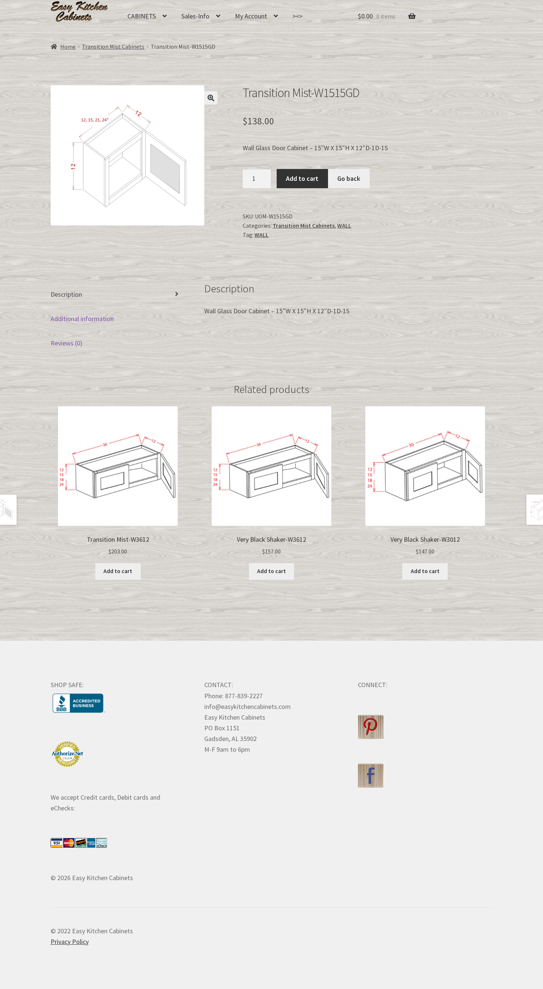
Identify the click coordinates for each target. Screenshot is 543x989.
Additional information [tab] (82, 318)
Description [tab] (66, 294)
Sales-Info (195, 16)
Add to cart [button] (117, 571)
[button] (211, 97)
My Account (251, 16)
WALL (344, 225)
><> (298, 16)
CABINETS (141, 16)
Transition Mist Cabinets (113, 46)
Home (68, 46)
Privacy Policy (70, 941)
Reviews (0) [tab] (66, 343)
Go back (348, 178)
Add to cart (302, 178)
